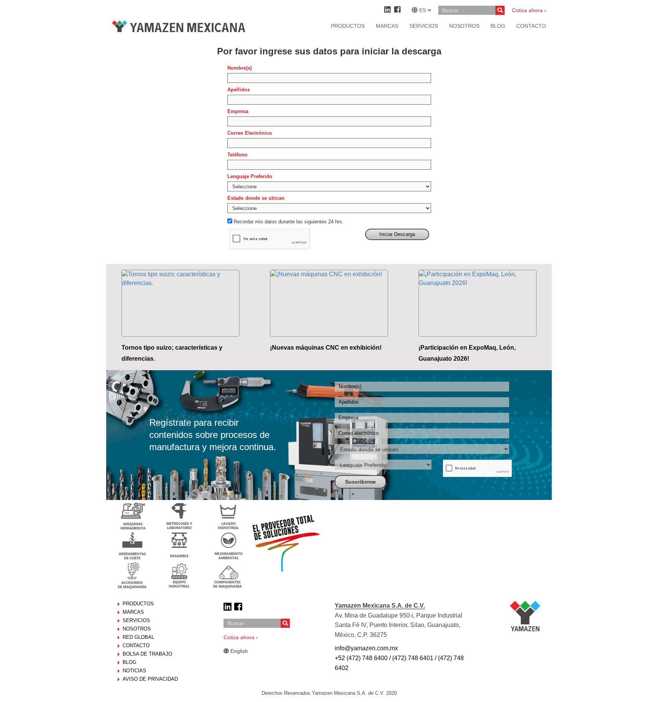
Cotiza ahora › (529, 10)
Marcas (387, 26)
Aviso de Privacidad (150, 679)
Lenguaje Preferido (249, 176)
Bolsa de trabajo (147, 654)
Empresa (237, 111)
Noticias (134, 670)
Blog (129, 662)
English (238, 651)
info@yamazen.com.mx (366, 648)
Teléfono (237, 155)
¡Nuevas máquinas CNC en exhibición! (326, 347)
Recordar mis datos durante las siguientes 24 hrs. (288, 221)
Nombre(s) (239, 68)
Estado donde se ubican (255, 198)
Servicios (423, 26)
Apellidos (238, 89)
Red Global (138, 637)
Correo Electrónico (249, 133)
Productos (348, 26)
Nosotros (137, 629)
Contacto (136, 645)
